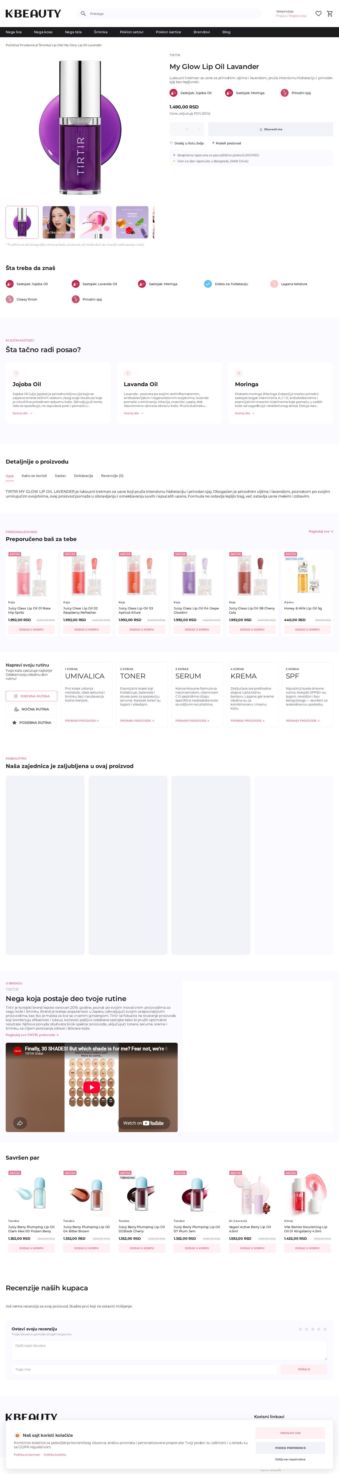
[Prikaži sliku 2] (58, 222)
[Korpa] (329, 13)
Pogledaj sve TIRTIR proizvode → (32, 1035)
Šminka (100, 32)
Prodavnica (28, 45)
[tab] (10, 478)
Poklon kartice (168, 32)
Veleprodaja (285, 11)
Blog (226, 32)
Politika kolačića (55, 1454)
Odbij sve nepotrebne (290, 1459)
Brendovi (202, 32)
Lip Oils (57, 45)
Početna (12, 45)
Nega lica (14, 32)
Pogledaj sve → (321, 531)
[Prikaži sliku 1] (22, 222)
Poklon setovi (131, 32)
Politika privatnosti (27, 1454)
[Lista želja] (318, 13)
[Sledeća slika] (146, 127)
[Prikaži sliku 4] (132, 222)
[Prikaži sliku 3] (95, 222)
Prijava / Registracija (291, 16)
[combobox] (174, 13)
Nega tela (73, 32)
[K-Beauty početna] (33, 14)
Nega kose (43, 32)
